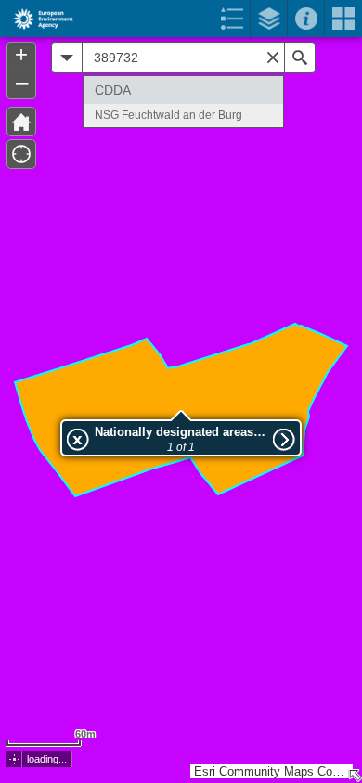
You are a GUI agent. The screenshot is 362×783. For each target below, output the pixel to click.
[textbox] (183, 57)
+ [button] (21, 55)
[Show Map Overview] (354, 775)
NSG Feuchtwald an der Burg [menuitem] (168, 115)
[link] (37, 18)
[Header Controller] (181, 18)
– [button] (22, 83)
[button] (21, 121)
